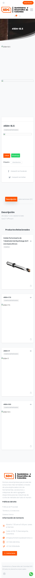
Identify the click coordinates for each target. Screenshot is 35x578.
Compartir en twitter (19, 177)
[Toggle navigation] (32, 9)
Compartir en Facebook (19, 171)
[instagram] (3, 3)
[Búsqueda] (20, 16)
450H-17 (6, 351)
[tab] (11, 199)
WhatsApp (15, 155)
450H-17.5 (7, 297)
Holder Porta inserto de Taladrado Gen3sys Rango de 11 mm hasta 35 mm (15, 241)
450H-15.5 (7, 404)
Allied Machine (16, 162)
